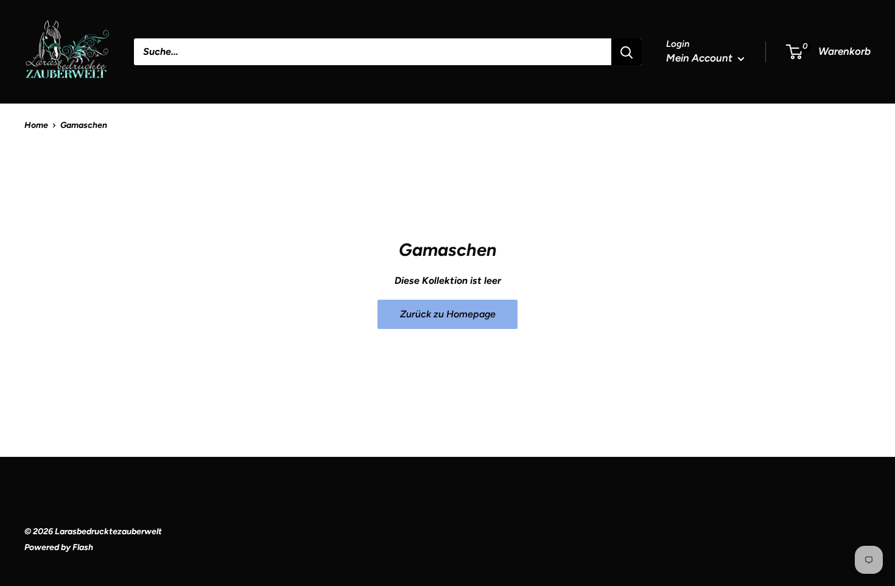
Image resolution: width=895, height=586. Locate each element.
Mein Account (700, 58)
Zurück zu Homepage (448, 314)
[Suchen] (626, 51)
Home (36, 125)
